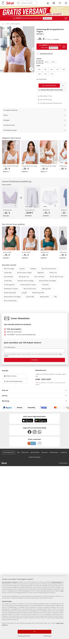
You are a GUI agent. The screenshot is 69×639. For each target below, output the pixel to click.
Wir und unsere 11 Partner (9, 582)
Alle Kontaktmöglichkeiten (14, 381)
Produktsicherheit (9, 125)
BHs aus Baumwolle (10, 301)
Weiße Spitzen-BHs (38, 293)
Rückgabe (6, 120)
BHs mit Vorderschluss (49, 269)
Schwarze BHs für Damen (28, 285)
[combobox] (29, 3)
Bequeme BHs (44, 297)
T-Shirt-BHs (45, 285)
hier (62, 591)
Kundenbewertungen (10, 130)
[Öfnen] (66, 18)
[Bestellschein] (54, 3)
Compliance (63, 452)
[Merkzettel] (60, 3)
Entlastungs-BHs (15, 24)
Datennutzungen (56, 582)
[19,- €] (11, 238)
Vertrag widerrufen (8, 452)
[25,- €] (11, 152)
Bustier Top (53, 273)
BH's (8, 24)
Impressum (44, 452)
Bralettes (33, 269)
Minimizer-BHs (46, 289)
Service (4, 396)
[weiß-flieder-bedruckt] (38, 53)
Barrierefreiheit (35, 452)
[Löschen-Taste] (35, 3)
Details (5, 115)
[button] (3, 3)
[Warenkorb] (66, 3)
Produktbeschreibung (10, 110)
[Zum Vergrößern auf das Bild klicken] (31, 69)
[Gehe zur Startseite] (10, 3)
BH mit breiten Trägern (24, 273)
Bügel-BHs (40, 273)
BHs (55, 297)
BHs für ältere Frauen (56, 277)
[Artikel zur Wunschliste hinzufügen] (63, 85)
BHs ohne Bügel (9, 269)
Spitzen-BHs (8, 273)
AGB (18, 452)
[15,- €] (30, 238)
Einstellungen (47, 636)
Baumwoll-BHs (8, 277)
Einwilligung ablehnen (24, 636)
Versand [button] (56, 39)
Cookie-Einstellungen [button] (34, 457)
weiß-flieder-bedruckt (46, 54)
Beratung (5, 401)
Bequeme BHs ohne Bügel (12, 297)
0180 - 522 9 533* (43, 379)
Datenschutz (25, 452)
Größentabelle (43, 79)
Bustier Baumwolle (10, 293)
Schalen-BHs (8, 281)
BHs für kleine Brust (30, 289)
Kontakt (5, 371)
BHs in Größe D (39, 277)
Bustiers (22, 269)
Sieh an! (5, 390)
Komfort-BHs (30, 297)
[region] (34, 607)
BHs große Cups (24, 277)
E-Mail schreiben (10, 376)
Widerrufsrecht (54, 452)
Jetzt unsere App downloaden (34, 416)
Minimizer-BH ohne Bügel (26, 281)
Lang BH (24, 293)
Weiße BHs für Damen (11, 289)
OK (34, 631)
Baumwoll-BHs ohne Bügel (47, 281)
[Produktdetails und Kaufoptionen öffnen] (15, 205)
